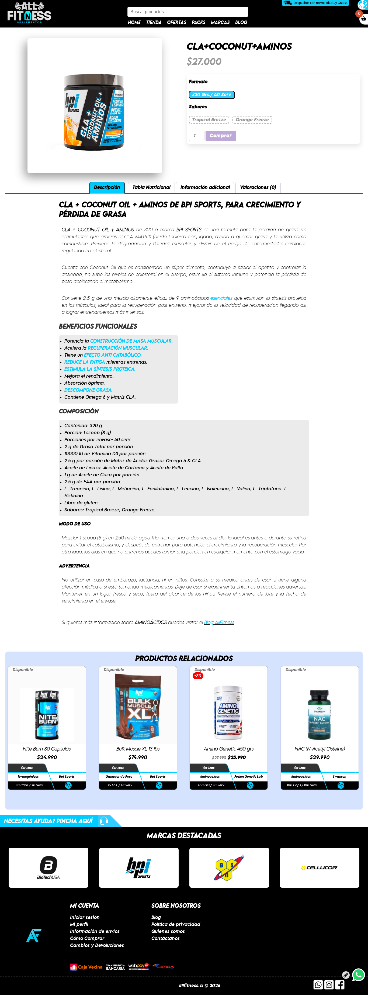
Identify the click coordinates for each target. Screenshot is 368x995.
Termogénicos (28, 776)
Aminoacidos (210, 776)
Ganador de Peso (119, 776)
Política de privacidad (175, 924)
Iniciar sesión (85, 917)
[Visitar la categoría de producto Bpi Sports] (139, 868)
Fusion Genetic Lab (248, 776)
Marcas (220, 22)
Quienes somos (168, 931)
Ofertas (176, 22)
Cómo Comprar (87, 939)
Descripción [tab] (107, 187)
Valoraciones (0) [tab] (258, 187)
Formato (198, 82)
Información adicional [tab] (205, 187)
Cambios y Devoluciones (97, 946)
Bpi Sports (66, 776)
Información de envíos (95, 931)
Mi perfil (79, 924)
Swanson (339, 776)
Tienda (154, 22)
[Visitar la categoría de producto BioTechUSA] (48, 868)
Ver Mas (26, 767)
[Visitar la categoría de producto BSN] (229, 868)
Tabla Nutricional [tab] (151, 187)
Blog (241, 22)
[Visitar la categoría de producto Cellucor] (320, 868)
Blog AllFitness (219, 623)
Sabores (198, 107)
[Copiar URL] (345, 976)
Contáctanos (165, 939)
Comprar (221, 136)
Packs (199, 22)
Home (134, 22)
